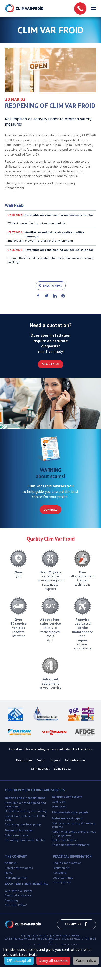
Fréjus (41, 760)
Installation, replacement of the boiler (26, 817)
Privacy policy (62, 882)
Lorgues (55, 760)
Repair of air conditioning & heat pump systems (74, 833)
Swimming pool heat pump (23, 824)
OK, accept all (19, 960)
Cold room (59, 801)
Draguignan (24, 760)
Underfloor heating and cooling (26, 811)
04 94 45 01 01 (50, 364)
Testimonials (61, 868)
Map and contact (16, 877)
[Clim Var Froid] (24, 8)
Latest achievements (19, 868)
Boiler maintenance (65, 840)
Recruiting (59, 872)
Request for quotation (67, 863)
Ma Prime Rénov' (16, 905)
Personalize (85, 960)
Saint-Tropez (62, 768)
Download (50, 509)
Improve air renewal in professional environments (45, 236)
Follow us (73, 924)
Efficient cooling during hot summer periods (50, 219)
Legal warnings (63, 877)
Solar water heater (17, 835)
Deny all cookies (53, 960)
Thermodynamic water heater (25, 840)
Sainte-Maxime (75, 760)
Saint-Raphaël (40, 768)
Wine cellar (59, 806)
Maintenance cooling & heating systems (73, 825)
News (8, 872)
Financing (11, 900)
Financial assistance (18, 895)
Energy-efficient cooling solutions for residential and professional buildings (50, 256)
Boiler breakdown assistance (71, 845)
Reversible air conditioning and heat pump (25, 804)
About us (10, 863)
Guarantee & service (19, 890)
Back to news (52, 285)
